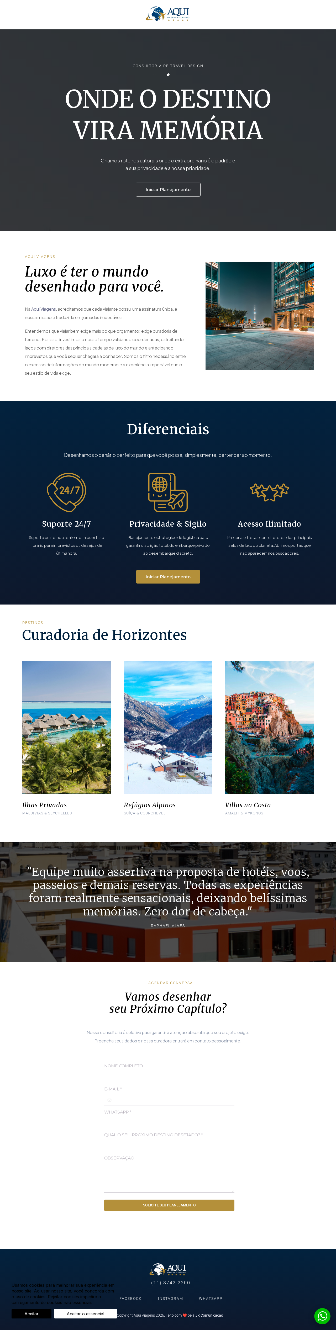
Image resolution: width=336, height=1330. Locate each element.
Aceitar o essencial (85, 1313)
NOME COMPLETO (123, 1065)
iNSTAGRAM (170, 1298)
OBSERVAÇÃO (119, 1158)
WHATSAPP (117, 1112)
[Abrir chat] (322, 1316)
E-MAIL (113, 1089)
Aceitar (31, 1313)
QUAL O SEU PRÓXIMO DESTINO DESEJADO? (153, 1134)
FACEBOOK (130, 1298)
